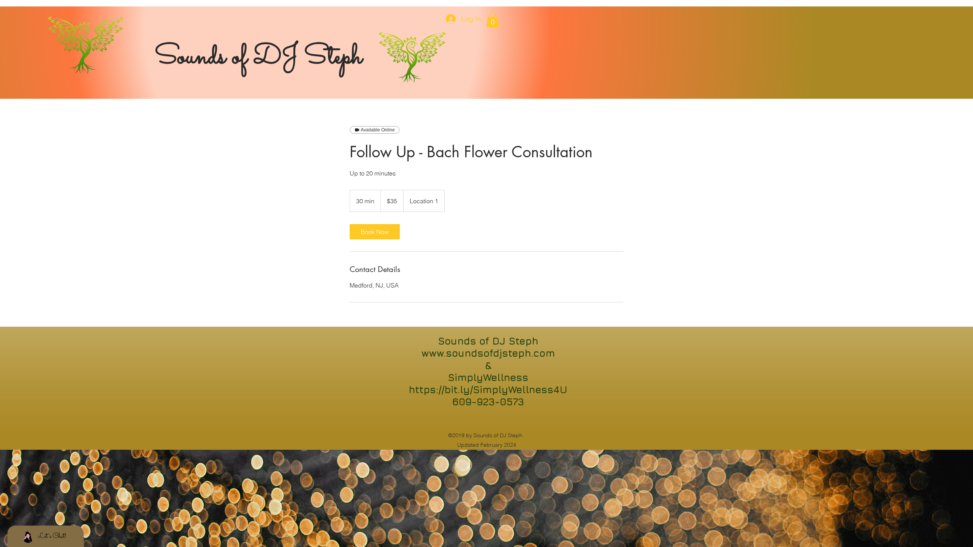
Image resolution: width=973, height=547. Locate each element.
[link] (375, 231)
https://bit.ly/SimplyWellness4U (488, 389)
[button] (492, 19)
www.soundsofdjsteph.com (488, 353)
